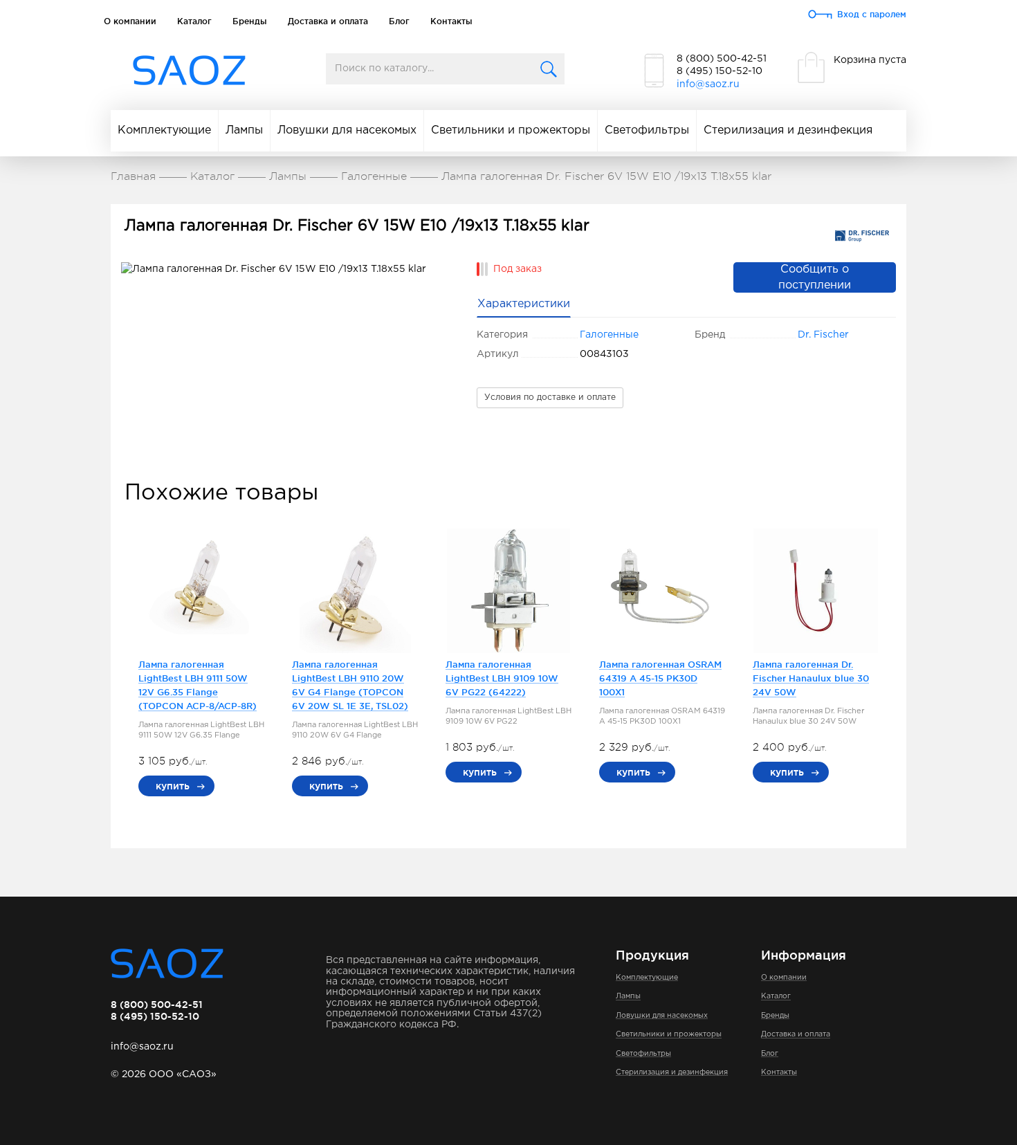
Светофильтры (647, 130)
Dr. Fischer (823, 335)
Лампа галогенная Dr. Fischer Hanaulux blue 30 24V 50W (811, 678)
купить (173, 785)
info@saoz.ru (708, 84)
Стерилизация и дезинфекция (788, 130)
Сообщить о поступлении (814, 277)
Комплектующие (164, 130)
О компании (130, 21)
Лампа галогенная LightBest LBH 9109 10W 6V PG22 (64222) (502, 678)
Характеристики (523, 304)
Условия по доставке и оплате (550, 397)
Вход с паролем (871, 14)
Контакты (451, 21)
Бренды (249, 21)
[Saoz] (189, 70)
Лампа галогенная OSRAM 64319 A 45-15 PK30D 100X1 (660, 678)
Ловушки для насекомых (346, 130)
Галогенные (609, 335)
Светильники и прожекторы (510, 130)
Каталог (194, 21)
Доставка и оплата (328, 21)
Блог (399, 21)
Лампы (244, 130)
